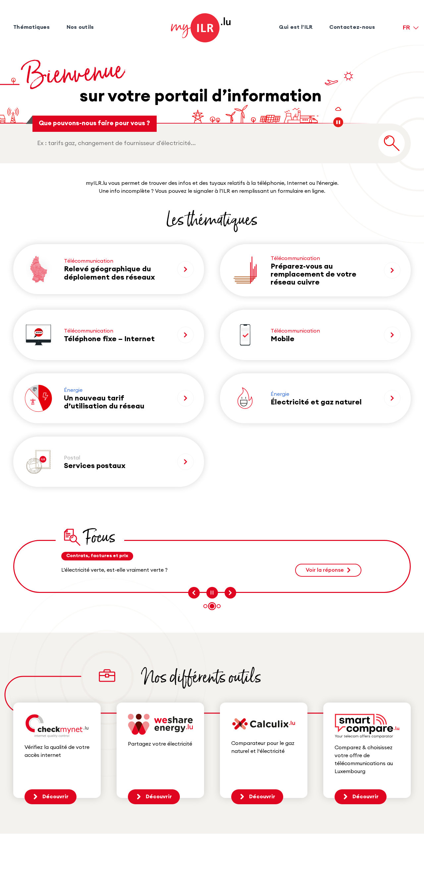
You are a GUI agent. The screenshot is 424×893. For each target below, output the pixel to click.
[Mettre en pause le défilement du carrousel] (212, 593)
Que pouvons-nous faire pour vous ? (94, 123)
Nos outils (80, 27)
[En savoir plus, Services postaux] (185, 461)
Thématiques (31, 27)
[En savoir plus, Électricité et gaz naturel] (392, 398)
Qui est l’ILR (295, 27)
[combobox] (203, 143)
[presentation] (194, 593)
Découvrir (55, 796)
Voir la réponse (325, 570)
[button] (205, 606)
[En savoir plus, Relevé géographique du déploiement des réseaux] (185, 269)
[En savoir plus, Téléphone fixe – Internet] (185, 335)
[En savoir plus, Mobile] (392, 335)
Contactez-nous (352, 27)
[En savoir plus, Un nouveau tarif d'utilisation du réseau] (185, 398)
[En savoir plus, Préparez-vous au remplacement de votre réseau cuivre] (392, 270)
